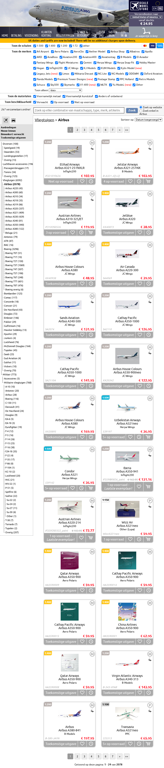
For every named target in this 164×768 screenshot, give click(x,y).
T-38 (7, 520)
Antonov (8, 237)
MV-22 (9, 484)
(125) (15, 176)
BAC (6, 245)
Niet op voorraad (84, 102)
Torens (8, 172)
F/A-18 (9, 451)
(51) (20, 253)
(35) (21, 200)
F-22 (7, 455)
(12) (11, 431)
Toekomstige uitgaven (13, 137)
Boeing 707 (11, 253)
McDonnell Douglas (14, 346)
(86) (21, 204)
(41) (17, 407)
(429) (21, 216)
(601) (20, 281)
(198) (20, 273)
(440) (21, 224)
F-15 (7, 443)
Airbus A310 (12, 196)
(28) (15, 394)
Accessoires (10, 378)
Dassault (10, 407)
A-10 (8, 386)
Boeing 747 (11, 269)
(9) (16, 415)
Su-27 (10, 508)
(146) (16, 318)
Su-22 (10, 500)
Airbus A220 (12, 188)
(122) (21, 229)
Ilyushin (8, 334)
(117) (14, 297)
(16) (11, 245)
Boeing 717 (11, 257)
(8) (11, 463)
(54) (14, 172)
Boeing (8, 249)
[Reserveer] (90, 181)
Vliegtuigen (9, 180)
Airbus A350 (12, 224)
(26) (12, 439)
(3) (13, 423)
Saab (7, 354)
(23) (12, 354)
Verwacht (42, 102)
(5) (18, 378)
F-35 (7, 459)
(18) (17, 301)
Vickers (8, 366)
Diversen (8, 144)
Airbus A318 (12, 200)
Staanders (9, 152)
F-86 (7, 463)
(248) (20, 277)
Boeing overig (12, 289)
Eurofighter (11, 427)
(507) (20, 269)
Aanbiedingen (8, 127)
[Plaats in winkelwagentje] (148, 181)
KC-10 (8, 471)
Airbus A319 (12, 204)
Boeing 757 (11, 273)
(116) (16, 399)
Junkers (8, 338)
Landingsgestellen (14, 156)
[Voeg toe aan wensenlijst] (82, 181)
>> (126, 129)
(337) (21, 208)
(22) (15, 496)
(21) (15, 233)
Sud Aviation (11, 358)
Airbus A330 (12, 216)
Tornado (10, 524)
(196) (31, 164)
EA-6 (8, 419)
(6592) (18, 180)
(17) (26, 156)
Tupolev (8, 350)
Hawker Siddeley (13, 330)
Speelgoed (10, 148)
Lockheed (9, 342)
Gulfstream (10, 326)
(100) (15, 144)
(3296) (15, 249)
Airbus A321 (12, 212)
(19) (18, 148)
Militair (7, 374)
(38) (12, 447)
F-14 (7, 439)
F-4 (7, 431)
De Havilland (11, 309)
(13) (14, 160)
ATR (6, 241)
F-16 (7, 447)
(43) (20, 309)
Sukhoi (8, 362)
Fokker (8, 322)
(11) (14, 362)
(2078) (16, 184)
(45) (21, 188)
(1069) (21, 265)
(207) (16, 532)
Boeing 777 (11, 281)
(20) (17, 390)
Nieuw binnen (8, 131)
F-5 (7, 435)
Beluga (9, 233)
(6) (21, 289)
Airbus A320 (12, 208)
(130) (20, 261)
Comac (8, 297)
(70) (14, 370)
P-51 (8, 488)
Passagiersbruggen (14, 168)
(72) (15, 314)
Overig (8, 160)
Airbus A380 (12, 229)
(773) (14, 374)
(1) (13, 467)
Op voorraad (61, 102)
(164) (28, 346)
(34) (21, 196)
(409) (21, 212)
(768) (29, 382)
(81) (21, 220)
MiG (7, 479)
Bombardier (10, 293)
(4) (14, 338)
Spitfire (9, 492)
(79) (15, 237)
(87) (11, 241)
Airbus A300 (12, 192)
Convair (8, 305)
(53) (17, 152)
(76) (17, 342)
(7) (11, 520)
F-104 (8, 467)
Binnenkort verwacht (12, 134)
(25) (12, 443)
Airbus (8, 184)
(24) (22, 411)
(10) (20, 257)
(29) (14, 322)
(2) (13, 471)
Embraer (8, 318)
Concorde (9, 301)
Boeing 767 (11, 277)
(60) (21, 192)
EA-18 (8, 423)
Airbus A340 (12, 220)
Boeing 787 (11, 285)
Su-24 (10, 504)
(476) (20, 285)
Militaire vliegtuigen (15, 382)
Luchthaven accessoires (15, 164)
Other (10, 516)
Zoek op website (152, 107)
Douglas (8, 314)
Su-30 (10, 512)
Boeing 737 (11, 265)
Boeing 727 (11, 261)
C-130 (8, 403)
